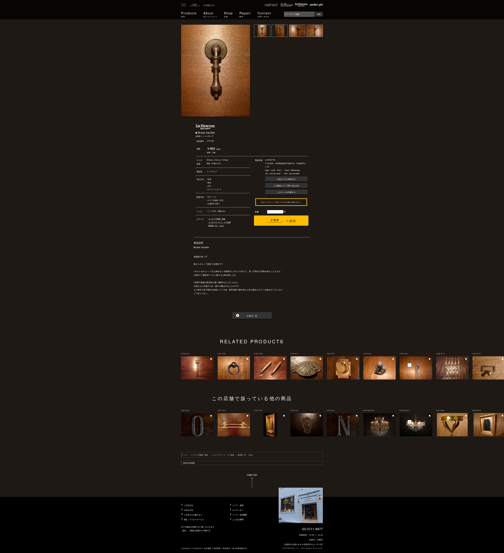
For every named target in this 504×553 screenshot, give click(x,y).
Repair (245, 14)
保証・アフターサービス (194, 519)
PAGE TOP (252, 474)
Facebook (197, 548)
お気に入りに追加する (286, 179)
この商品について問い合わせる (286, 185)
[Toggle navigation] (183, 5)
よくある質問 (237, 519)
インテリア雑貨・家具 (216, 219)
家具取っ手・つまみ (216, 225)
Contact (264, 14)
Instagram (186, 548)
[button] (409, 365)
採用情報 (217, 548)
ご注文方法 (188, 505)
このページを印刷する (286, 192)
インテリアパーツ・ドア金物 (219, 222)
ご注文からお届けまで (193, 514)
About (210, 14)
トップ (184, 455)
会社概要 (207, 548)
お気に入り (210, 5)
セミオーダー (237, 510)
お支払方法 (188, 510)
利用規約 (226, 548)
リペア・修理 (237, 505)
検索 (319, 14)
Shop (228, 14)
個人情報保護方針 (239, 548)
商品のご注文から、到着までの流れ (273, 202)
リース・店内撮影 (239, 514)
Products (189, 14)
